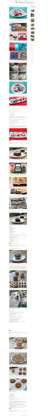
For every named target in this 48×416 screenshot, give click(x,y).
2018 (31, 43)
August (32, 48)
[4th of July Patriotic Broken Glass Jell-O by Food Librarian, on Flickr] (18, 40)
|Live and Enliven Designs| (26, 415)
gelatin (16, 142)
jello (18, 142)
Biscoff (15, 239)
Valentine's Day (21, 20)
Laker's (23, 20)
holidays (17, 142)
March (32, 60)
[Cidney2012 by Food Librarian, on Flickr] (18, 307)
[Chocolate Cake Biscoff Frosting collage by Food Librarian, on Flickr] (18, 194)
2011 (31, 62)
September (32, 47)
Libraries (21, 311)
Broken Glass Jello (17, 20)
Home (18, 414)
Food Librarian (21, 415)
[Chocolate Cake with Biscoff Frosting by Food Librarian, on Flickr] (18, 174)
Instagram (31, 8)
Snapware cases (24, 211)
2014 (31, 45)
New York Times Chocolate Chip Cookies (33, 58)
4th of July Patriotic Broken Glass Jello (14, 5)
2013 (31, 46)
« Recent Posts (10, 414)
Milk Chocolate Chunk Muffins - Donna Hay (15, 248)
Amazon (19, 311)
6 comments (14, 142)
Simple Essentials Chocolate (13, 311)
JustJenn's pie (10, 41)
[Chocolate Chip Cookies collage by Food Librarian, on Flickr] (18, 375)
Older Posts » (26, 414)
